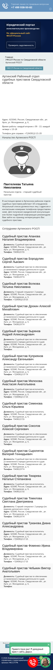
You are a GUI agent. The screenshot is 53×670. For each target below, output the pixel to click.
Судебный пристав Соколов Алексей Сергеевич (21, 427)
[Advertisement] (26, 614)
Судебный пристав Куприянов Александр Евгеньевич (22, 357)
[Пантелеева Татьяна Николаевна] (22, 160)
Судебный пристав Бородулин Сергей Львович (23, 260)
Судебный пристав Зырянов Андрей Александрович (21, 332)
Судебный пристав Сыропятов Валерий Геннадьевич (23, 452)
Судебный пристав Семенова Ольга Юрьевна (22, 405)
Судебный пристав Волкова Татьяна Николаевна (21, 285)
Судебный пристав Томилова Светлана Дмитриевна (22, 500)
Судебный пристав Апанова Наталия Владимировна (21, 238)
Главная (9, 57)
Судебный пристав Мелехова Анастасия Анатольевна (22, 382)
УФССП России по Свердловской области (25, 60)
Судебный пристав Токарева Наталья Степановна (21, 477)
